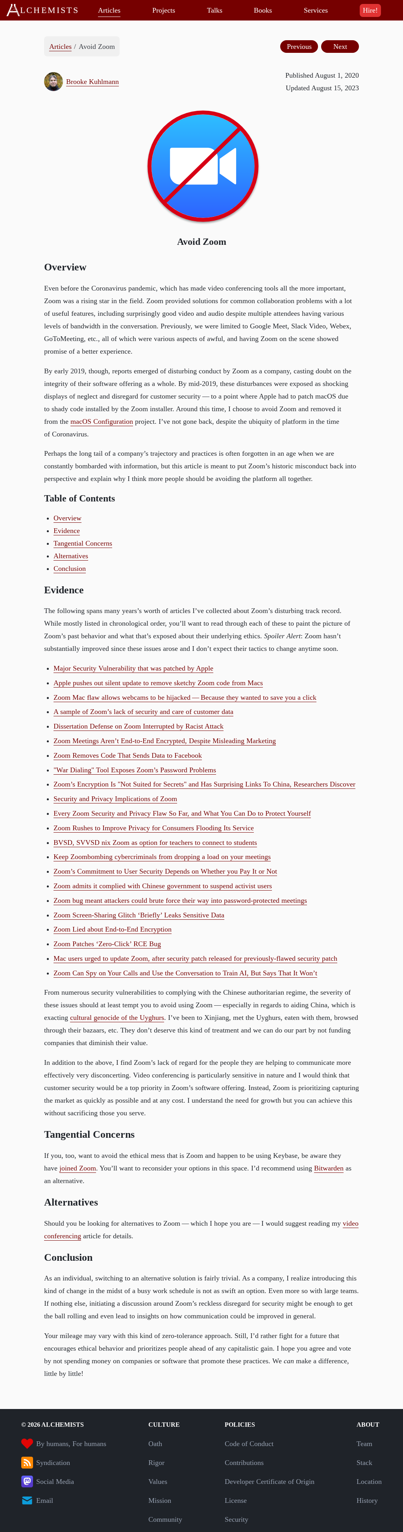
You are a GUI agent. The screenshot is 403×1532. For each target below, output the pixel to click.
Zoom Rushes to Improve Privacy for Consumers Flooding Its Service (154, 828)
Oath (155, 1444)
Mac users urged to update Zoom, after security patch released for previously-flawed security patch (195, 958)
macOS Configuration (101, 421)
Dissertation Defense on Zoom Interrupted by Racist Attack (139, 726)
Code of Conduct (249, 1444)
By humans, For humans (71, 1444)
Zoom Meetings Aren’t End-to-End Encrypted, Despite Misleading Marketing (165, 741)
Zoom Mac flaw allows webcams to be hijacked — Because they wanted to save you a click (185, 697)
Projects (163, 10)
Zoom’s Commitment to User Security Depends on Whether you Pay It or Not (165, 871)
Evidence (67, 531)
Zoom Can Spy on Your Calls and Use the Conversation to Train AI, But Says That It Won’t (185, 973)
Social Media (55, 1481)
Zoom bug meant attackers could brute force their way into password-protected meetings (180, 900)
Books (263, 10)
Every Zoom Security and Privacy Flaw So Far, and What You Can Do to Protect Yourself (182, 813)
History (367, 1500)
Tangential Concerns (83, 543)
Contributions (244, 1463)
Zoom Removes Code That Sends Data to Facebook (128, 755)
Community (165, 1519)
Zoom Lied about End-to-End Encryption (113, 929)
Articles (109, 10)
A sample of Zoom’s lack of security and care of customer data (143, 712)
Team (364, 1444)
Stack (364, 1463)
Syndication (53, 1463)
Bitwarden (329, 1168)
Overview (67, 518)
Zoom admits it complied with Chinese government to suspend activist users (163, 886)
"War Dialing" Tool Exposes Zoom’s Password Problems (135, 770)
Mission (159, 1500)
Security (236, 1519)
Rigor (156, 1463)
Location (369, 1481)
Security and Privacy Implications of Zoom (115, 799)
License (236, 1500)
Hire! (370, 10)
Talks (214, 10)
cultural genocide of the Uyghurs (117, 1017)
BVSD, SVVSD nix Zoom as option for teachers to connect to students (155, 842)
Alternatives (71, 556)
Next (340, 46)
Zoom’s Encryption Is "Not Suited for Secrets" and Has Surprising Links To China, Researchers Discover (204, 784)
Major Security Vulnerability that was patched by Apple (133, 668)
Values (157, 1481)
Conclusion (70, 568)
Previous (299, 46)
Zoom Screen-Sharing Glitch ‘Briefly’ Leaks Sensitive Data (139, 915)
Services (316, 10)
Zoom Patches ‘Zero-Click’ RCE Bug (107, 944)
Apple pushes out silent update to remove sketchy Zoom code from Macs (158, 683)
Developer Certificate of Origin (269, 1481)
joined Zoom (77, 1168)
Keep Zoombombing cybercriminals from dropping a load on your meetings (162, 857)
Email (44, 1500)
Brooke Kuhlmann (92, 82)
